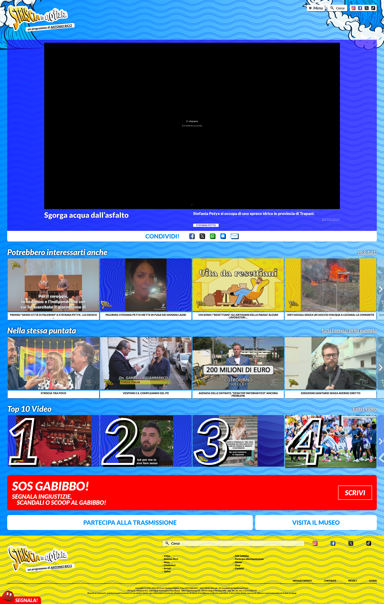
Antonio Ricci (171, 558)
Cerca (340, 8)
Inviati (167, 568)
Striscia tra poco (53, 393)
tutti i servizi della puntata (349, 330)
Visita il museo (316, 522)
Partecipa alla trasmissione (130, 522)
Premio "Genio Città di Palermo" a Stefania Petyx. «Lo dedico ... (53, 316)
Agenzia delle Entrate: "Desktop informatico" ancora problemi (238, 394)
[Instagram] (353, 8)
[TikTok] (373, 8)
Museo (238, 562)
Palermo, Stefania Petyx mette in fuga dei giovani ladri (146, 315)
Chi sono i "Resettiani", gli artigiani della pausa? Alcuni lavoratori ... (238, 316)
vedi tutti (367, 251)
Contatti (239, 568)
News (167, 562)
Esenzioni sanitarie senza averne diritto (330, 393)
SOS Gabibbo (242, 555)
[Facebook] (360, 8)
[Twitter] (367, 8)
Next (380, 289)
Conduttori (170, 565)
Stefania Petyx (206, 225)
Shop (237, 565)
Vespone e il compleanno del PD (146, 393)
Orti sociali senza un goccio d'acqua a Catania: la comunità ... (330, 316)
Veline (167, 571)
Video (167, 555)
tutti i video (365, 408)
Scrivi (355, 493)
